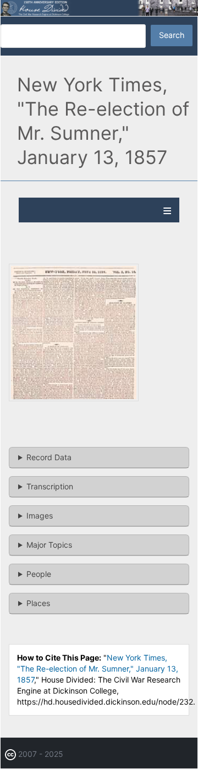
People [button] (38, 574)
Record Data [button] (49, 457)
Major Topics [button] (49, 544)
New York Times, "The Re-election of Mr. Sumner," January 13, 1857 (97, 668)
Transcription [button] (49, 486)
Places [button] (38, 603)
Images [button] (39, 515)
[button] (74, 398)
